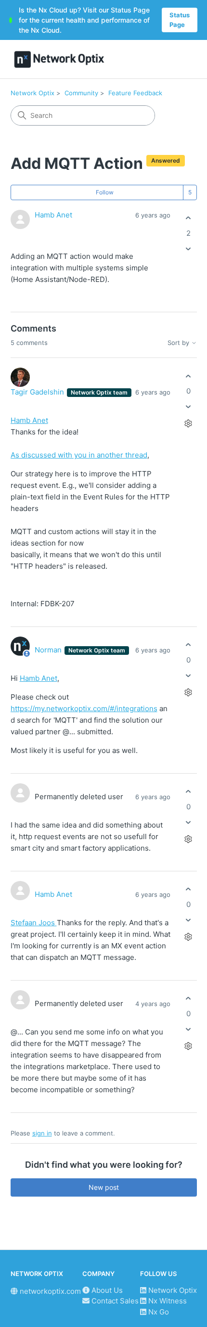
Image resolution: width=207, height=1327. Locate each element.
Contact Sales (114, 1300)
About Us (106, 1290)
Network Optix (32, 93)
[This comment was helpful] (188, 376)
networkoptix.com (49, 1291)
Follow (105, 192)
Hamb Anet (53, 214)
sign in (42, 1133)
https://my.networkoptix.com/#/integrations (84, 708)
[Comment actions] (188, 423)
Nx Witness (166, 1300)
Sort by (179, 342)
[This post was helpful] (188, 218)
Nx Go (157, 1311)
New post (104, 1187)
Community (81, 93)
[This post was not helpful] (188, 248)
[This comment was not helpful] (188, 406)
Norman (49, 649)
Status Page (179, 19)
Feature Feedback (135, 93)
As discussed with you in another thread (79, 454)
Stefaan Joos (34, 922)
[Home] (59, 59)
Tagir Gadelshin (38, 391)
